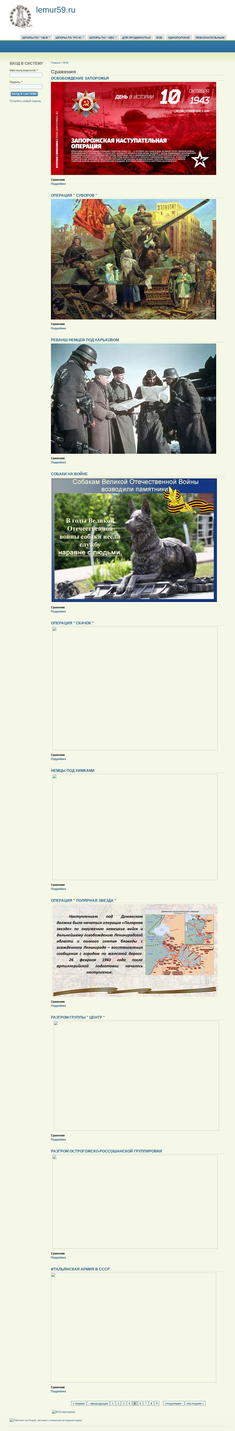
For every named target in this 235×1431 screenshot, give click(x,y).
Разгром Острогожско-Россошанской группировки (106, 1151)
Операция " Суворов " (74, 195)
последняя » (195, 1403)
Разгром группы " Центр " (78, 1017)
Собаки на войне (69, 474)
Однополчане (179, 37)
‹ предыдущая (98, 1403)
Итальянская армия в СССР (80, 1269)
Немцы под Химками (73, 771)
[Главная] (21, 28)
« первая (79, 1403)
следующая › (174, 1403)
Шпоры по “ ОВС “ (103, 37)
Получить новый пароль (25, 101)
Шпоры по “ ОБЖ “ (36, 37)
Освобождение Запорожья (80, 78)
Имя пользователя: (24, 70)
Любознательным (210, 37)
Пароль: (16, 82)
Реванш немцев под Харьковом (85, 340)
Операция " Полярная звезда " (83, 900)
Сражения (58, 179)
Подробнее (58, 183)
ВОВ (159, 37)
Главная (55, 62)
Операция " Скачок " (72, 623)
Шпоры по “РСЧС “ (70, 37)
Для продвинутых (136, 37)
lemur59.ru (56, 9)
